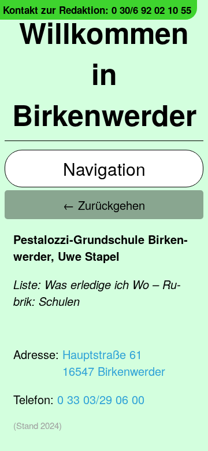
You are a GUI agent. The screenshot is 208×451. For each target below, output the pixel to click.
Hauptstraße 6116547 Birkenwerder (113, 362)
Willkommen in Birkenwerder (104, 73)
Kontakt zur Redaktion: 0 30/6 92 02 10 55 (97, 10)
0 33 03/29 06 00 (100, 399)
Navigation (104, 168)
